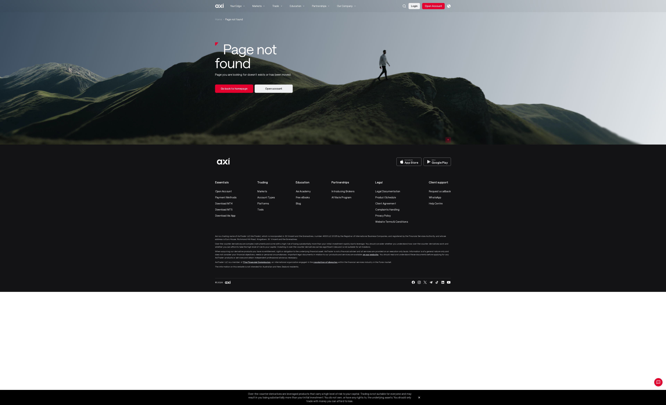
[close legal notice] (419, 397)
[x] (425, 282)
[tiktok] (437, 282)
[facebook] (413, 282)
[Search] (404, 6)
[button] (404, 6)
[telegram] (431, 282)
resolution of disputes (325, 262)
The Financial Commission (257, 262)
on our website (371, 254)
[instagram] (419, 282)
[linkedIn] (443, 282)
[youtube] (448, 282)
